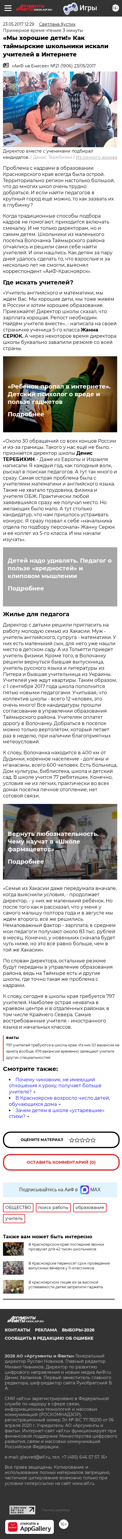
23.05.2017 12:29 (18, 24)
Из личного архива (96, 157)
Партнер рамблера (56, 1510)
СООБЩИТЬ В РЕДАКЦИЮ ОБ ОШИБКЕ (49, 1338)
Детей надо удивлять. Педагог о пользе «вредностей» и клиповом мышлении (60, 568)
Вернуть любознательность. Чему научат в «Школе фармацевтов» (53, 841)
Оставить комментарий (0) (61, 1162)
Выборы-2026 (78, 1330)
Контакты (17, 1330)
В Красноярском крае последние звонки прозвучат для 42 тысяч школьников (66, 1246)
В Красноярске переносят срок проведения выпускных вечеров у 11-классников (69, 1265)
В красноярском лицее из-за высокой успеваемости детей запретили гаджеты (65, 1284)
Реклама (46, 1330)
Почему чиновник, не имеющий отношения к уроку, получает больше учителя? (55, 1086)
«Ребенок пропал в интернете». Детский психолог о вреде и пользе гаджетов (59, 394)
